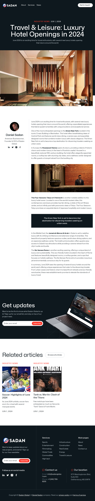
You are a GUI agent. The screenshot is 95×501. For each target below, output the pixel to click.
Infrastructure (64, 442)
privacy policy (64, 495)
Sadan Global (24, 495)
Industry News (42, 21)
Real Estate (63, 449)
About (23, 5)
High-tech (46, 459)
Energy (62, 452)
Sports (45, 442)
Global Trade (47, 452)
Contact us (82, 449)
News (39, 5)
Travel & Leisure (65, 455)
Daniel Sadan (37, 495)
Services (31, 5)
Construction (64, 445)
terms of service (79, 495)
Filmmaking (46, 449)
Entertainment (48, 445)
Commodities (47, 455)
